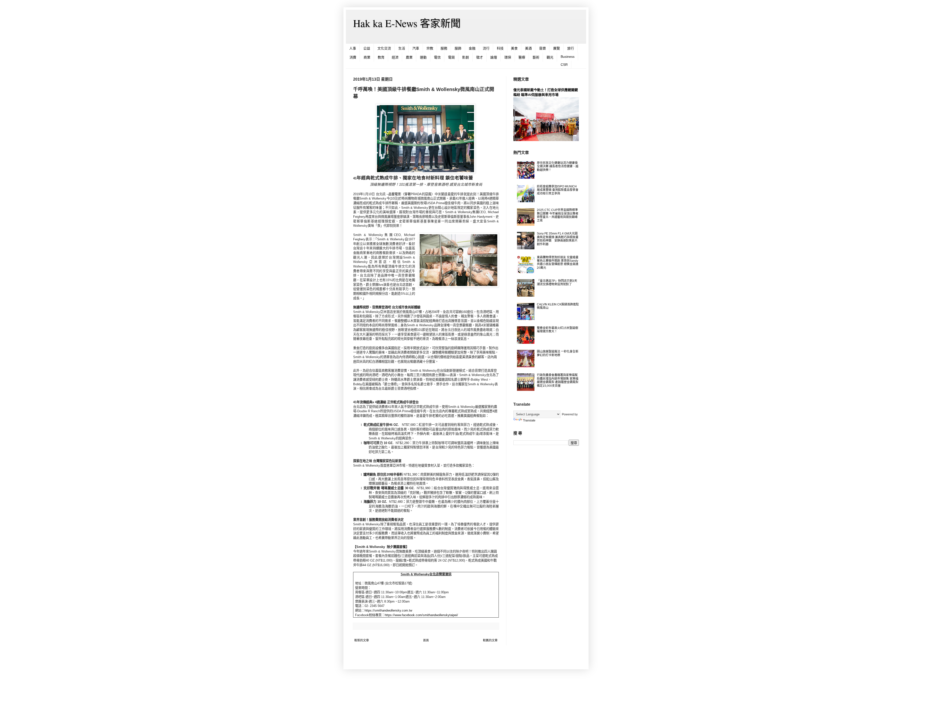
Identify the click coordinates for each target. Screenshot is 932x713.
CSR (564, 65)
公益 (366, 48)
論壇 (493, 57)
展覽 (556, 48)
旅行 (570, 48)
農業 (409, 57)
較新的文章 (361, 640)
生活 (401, 48)
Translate (529, 420)
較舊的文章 (490, 640)
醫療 (521, 57)
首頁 (426, 640)
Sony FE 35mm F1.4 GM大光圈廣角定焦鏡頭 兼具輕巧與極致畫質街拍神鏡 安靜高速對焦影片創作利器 (557, 239)
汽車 (415, 48)
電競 (451, 57)
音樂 (542, 48)
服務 (444, 48)
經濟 (395, 57)
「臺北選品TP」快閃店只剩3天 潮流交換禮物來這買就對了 (557, 282)
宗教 (429, 48)
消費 (353, 57)
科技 (500, 48)
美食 (514, 48)
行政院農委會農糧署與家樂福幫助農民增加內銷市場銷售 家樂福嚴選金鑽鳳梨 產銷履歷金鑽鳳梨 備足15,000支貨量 (557, 380)
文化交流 (384, 48)
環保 (507, 57)
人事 (352, 48)
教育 (381, 57)
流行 (486, 48)
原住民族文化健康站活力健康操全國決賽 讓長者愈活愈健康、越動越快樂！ (557, 166)
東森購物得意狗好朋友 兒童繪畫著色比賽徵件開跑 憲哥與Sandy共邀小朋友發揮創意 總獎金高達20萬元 (557, 262)
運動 (423, 57)
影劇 (465, 57)
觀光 (550, 57)
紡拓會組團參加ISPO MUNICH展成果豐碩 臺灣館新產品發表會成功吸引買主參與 (557, 190)
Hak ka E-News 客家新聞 (407, 23)
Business (567, 57)
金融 (472, 48)
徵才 (479, 57)
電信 (437, 57)
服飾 (458, 48)
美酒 (528, 48)
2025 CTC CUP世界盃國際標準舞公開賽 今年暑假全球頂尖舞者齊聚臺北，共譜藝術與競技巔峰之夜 (557, 215)
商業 (367, 57)
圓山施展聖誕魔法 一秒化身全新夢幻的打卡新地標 (557, 353)
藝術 (536, 57)
